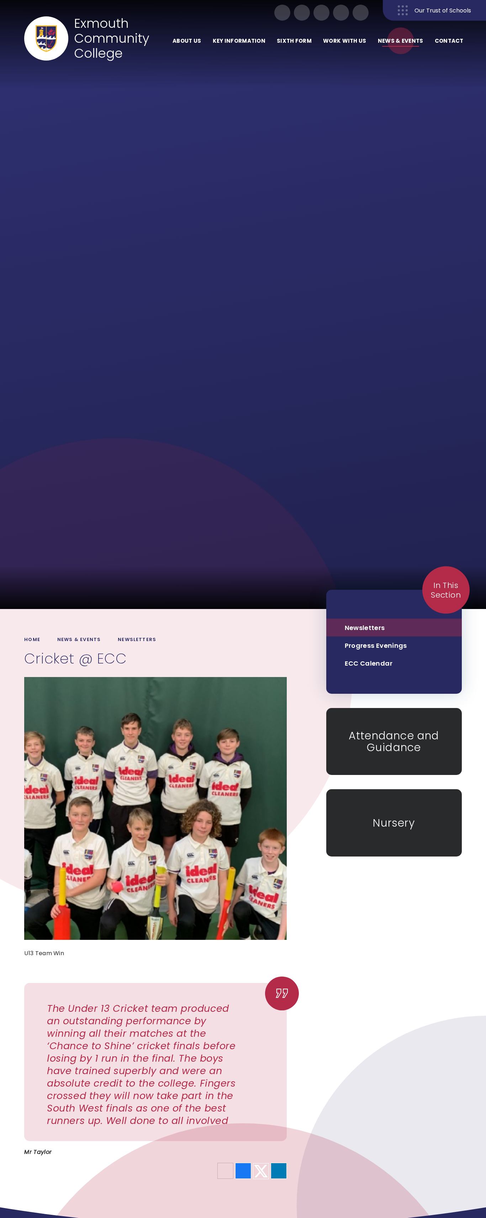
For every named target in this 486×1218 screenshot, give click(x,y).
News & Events (79, 639)
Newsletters (137, 639)
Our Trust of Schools (442, 10)
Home (32, 639)
